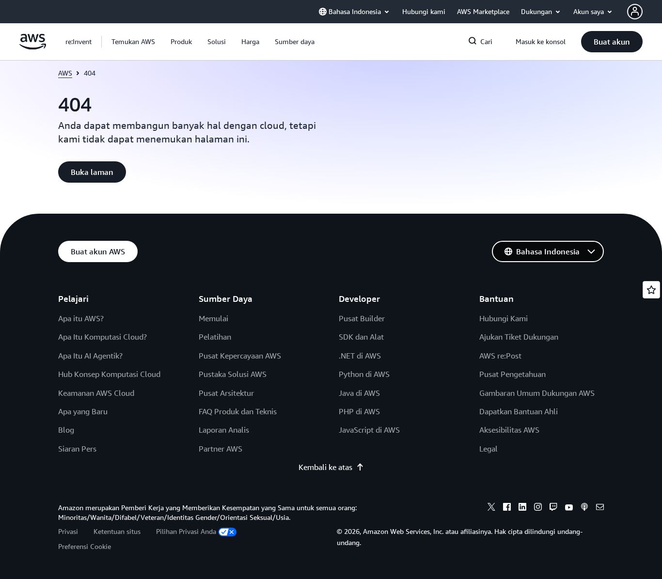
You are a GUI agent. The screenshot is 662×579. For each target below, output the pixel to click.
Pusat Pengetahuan (512, 374)
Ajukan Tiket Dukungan (518, 337)
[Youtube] (569, 508)
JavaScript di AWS (369, 430)
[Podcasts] (584, 508)
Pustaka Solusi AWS (233, 374)
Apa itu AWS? (81, 318)
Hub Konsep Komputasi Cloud (109, 374)
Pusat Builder (362, 318)
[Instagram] (538, 508)
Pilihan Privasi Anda (186, 531)
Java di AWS (359, 393)
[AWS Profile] (635, 11)
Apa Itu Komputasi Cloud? (102, 337)
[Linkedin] (522, 508)
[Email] (600, 508)
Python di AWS (364, 374)
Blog (66, 430)
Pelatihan (215, 337)
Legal (488, 449)
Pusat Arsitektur (226, 393)
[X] (491, 508)
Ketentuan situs (117, 531)
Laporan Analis (224, 430)
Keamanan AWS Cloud (96, 393)
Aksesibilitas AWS (509, 430)
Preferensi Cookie (84, 546)
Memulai (213, 318)
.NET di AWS (360, 355)
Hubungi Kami (503, 318)
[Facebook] (507, 508)
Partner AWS (220, 449)
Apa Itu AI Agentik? (90, 355)
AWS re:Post (500, 355)
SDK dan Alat (361, 337)
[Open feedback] (651, 289)
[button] (133, 41)
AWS (65, 73)
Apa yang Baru (83, 411)
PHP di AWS (359, 411)
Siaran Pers (77, 449)
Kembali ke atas (325, 467)
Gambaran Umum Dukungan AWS (537, 393)
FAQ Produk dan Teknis (238, 411)
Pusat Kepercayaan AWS (240, 355)
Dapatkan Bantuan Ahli (518, 411)
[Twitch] (553, 508)
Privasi (68, 531)
